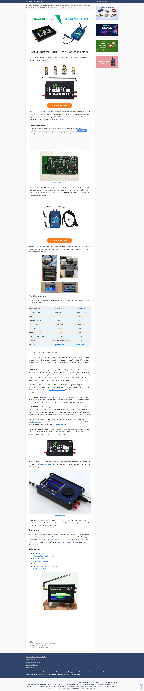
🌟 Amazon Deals (32, 665)
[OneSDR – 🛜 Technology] (27, 1)
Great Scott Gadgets (64, 542)
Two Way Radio (96, 682)
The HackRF (33, 58)
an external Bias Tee (60, 424)
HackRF (62, 119)
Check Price (60, 345)
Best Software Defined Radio (36, 657)
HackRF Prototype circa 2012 (59, 182)
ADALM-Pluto (80, 308)
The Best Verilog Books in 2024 (39, 647)
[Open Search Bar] (114, 1)
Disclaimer (79, 682)
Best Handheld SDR (39, 569)
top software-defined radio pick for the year (53, 539)
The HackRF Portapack (60, 515)
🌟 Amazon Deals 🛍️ (102, 1)
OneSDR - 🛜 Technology (35, 1)
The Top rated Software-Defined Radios (46, 566)
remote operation (35, 422)
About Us (116, 682)
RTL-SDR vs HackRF (39, 559)
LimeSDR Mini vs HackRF (41, 561)
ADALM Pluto (34, 644)
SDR (31, 642)
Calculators (31, 659)
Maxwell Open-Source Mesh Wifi (39, 645)
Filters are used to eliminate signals (55, 397)
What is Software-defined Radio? (44, 556)
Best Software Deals (33, 662)
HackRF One (59, 308)
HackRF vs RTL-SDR (39, 564)
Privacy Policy (86, 682)
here (62, 419)
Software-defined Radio (49, 644)
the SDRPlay (41, 402)
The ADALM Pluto (34, 187)
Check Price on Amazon (60, 106)
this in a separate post (57, 390)
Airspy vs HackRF (38, 553)
